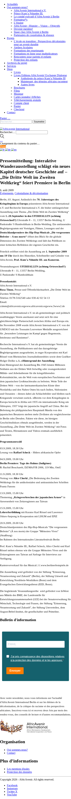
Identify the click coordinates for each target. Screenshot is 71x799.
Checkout (19, 109)
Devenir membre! (23, 28)
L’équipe (18, 22)
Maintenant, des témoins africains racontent (44, 81)
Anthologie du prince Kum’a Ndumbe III (43, 78)
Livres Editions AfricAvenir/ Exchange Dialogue (40, 75)
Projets (10, 38)
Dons (3, 146)
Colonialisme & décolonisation (31, 193)
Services (11, 66)
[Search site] (2, 137)
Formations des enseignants (29, 50)
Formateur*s (20, 19)
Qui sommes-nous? (17, 7)
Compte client (21, 103)
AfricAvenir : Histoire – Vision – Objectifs (37, 25)
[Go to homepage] (14, 128)
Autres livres (27, 84)
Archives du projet (17, 62)
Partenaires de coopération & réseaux (34, 35)
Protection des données (19, 771)
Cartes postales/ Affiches (27, 96)
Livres (17, 72)
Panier (17, 106)
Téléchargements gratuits (27, 100)
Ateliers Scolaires (23, 47)
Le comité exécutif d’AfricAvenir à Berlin (36, 16)
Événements (6, 193)
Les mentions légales (18, 768)
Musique (18, 93)
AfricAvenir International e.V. (30, 10)
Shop (10, 69)
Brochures (19, 87)
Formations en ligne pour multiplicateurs (36, 53)
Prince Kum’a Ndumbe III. (28, 13)
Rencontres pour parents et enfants (32, 56)
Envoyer (15, 670)
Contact (11, 112)
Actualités (12, 4)
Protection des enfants (26, 59)
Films (17, 90)
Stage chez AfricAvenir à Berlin (31, 32)
